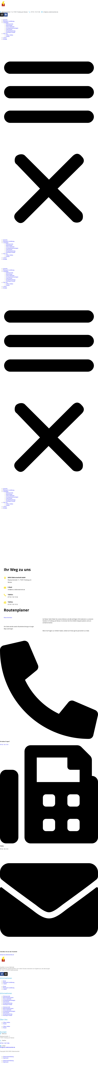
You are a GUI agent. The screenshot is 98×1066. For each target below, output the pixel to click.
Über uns (5, 33)
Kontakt (5, 39)
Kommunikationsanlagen (12, 28)
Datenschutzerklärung (8, 1056)
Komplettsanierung (10, 31)
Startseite (5, 19)
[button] (49, 139)
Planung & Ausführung (8, 21)
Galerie (5, 37)
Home (4, 981)
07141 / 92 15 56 (4, 744)
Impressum (5, 1058)
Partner (8, 36)
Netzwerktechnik (10, 26)
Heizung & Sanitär (10, 32)
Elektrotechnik (9, 24)
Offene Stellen (9, 35)
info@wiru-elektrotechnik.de (7, 954)
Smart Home (9, 29)
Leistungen (5, 22)
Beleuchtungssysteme (8, 997)
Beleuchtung (9, 25)
